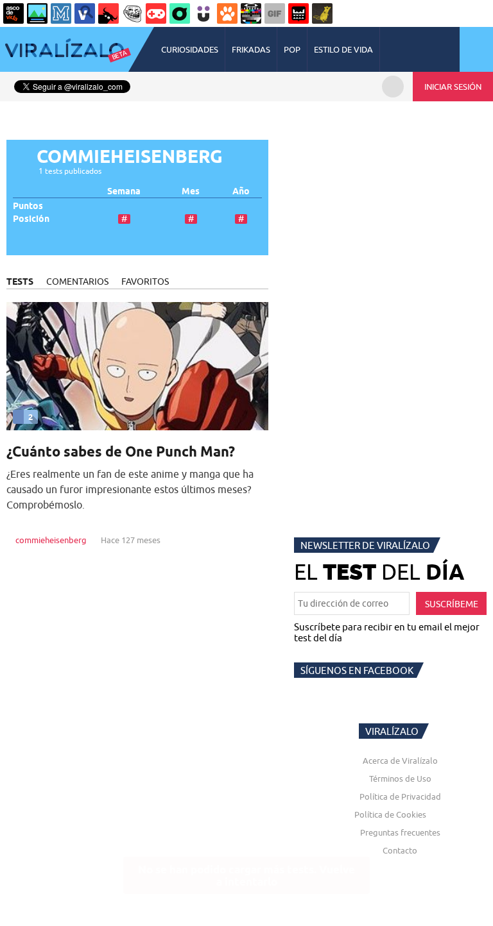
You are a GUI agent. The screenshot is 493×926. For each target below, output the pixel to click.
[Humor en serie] (203, 13)
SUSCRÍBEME (451, 604)
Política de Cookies (390, 814)
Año (241, 191)
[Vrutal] (156, 13)
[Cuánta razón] (37, 13)
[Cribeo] (179, 13)
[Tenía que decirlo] (298, 13)
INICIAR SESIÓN (452, 86)
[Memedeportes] (61, 13)
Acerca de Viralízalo (400, 760)
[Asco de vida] (13, 13)
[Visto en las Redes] (84, 13)
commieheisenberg (51, 539)
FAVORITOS (145, 281)
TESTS (19, 281)
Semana (124, 191)
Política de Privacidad (400, 796)
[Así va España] (108, 13)
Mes (191, 191)
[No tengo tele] (251, 13)
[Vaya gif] (274, 13)
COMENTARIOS (77, 281)
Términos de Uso (400, 778)
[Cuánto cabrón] (132, 13)
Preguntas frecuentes (400, 832)
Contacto (400, 850)
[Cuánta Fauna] (227, 13)
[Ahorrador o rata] (322, 13)
